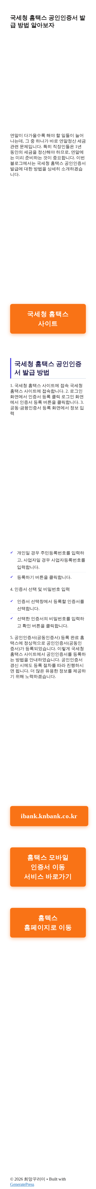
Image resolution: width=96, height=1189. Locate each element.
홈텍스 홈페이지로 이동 (48, 922)
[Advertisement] (48, 81)
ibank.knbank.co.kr (49, 816)
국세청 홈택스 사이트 (48, 319)
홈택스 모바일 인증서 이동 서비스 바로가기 (48, 867)
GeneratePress (22, 1184)
